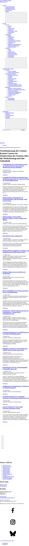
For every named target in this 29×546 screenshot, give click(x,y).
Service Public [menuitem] (11, 55)
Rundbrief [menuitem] (7, 117)
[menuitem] (12, 53)
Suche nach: (5, 129)
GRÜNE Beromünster (7, 477)
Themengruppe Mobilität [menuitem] (13, 93)
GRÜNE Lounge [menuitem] (12, 94)
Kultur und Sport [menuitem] (11, 42)
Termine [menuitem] (7, 11)
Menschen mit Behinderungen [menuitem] (14, 44)
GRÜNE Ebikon (6, 472)
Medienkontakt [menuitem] (11, 99)
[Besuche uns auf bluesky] (14, 534)
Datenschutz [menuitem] (5, 543)
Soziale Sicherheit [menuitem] (12, 46)
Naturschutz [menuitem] (10, 29)
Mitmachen (2, 142)
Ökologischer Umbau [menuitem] (12, 31)
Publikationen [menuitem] (6, 111)
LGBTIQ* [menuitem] (10, 43)
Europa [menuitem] (9, 50)
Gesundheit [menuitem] (10, 38)
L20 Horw (5, 475)
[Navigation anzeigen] (0, 3)
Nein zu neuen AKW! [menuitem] (10, 6)
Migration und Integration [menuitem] (13, 45)
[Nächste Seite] (10, 459)
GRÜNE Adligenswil (7, 479)
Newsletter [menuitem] (7, 116)
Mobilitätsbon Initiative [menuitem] (10, 9)
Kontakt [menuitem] (7, 97)
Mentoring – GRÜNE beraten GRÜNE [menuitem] (16, 89)
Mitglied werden (3, 484)
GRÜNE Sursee (6, 470)
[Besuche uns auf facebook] (14, 510)
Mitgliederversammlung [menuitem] (13, 75)
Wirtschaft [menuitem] (7, 48)
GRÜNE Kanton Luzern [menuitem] (8, 68)
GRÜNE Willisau (6, 471)
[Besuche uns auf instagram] (14, 522)
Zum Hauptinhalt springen (5, 0)
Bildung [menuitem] (10, 35)
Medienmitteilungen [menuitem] (9, 112)
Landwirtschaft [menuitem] (11, 28)
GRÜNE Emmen (6, 469)
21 (3, 448)
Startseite (2, 147)
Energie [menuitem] (9, 26)
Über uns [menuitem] (7, 70)
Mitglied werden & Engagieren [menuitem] (14, 88)
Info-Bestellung (3, 486)
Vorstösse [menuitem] (7, 114)
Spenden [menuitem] (10, 95)
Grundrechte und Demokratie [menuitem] (14, 40)
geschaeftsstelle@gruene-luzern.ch (7, 497)
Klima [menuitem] (9, 27)
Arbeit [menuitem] (9, 49)
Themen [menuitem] (4, 23)
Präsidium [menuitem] (10, 76)
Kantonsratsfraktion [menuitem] (12, 78)
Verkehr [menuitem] (9, 33)
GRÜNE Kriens (6, 467)
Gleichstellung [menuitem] (11, 39)
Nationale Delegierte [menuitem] (12, 83)
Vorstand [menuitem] (10, 77)
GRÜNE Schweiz (6, 465)
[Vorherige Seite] (10, 433)
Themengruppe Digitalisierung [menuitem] (14, 92)
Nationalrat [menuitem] (10, 82)
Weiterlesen (5, 174)
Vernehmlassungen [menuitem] (9, 115)
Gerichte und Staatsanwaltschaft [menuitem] (15, 86)
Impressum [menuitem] (5, 544)
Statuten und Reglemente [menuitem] (13, 72)
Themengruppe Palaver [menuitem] (13, 91)
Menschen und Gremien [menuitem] (10, 73)
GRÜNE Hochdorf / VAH (8, 476)
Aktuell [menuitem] (4, 5)
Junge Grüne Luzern (7, 466)
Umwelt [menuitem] (7, 24)
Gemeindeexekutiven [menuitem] (12, 81)
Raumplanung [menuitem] (11, 32)
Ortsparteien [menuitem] (10, 79)
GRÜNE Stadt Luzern (7, 474)
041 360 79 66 (3, 496)
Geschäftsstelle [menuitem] (11, 98)
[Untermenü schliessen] (16, 17)
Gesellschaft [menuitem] (8, 34)
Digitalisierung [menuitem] (11, 37)
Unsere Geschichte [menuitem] (12, 71)
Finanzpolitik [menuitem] (11, 56)
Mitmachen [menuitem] (7, 87)
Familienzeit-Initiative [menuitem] (10, 7)
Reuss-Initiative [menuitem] (8, 10)
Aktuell (5, 147)
